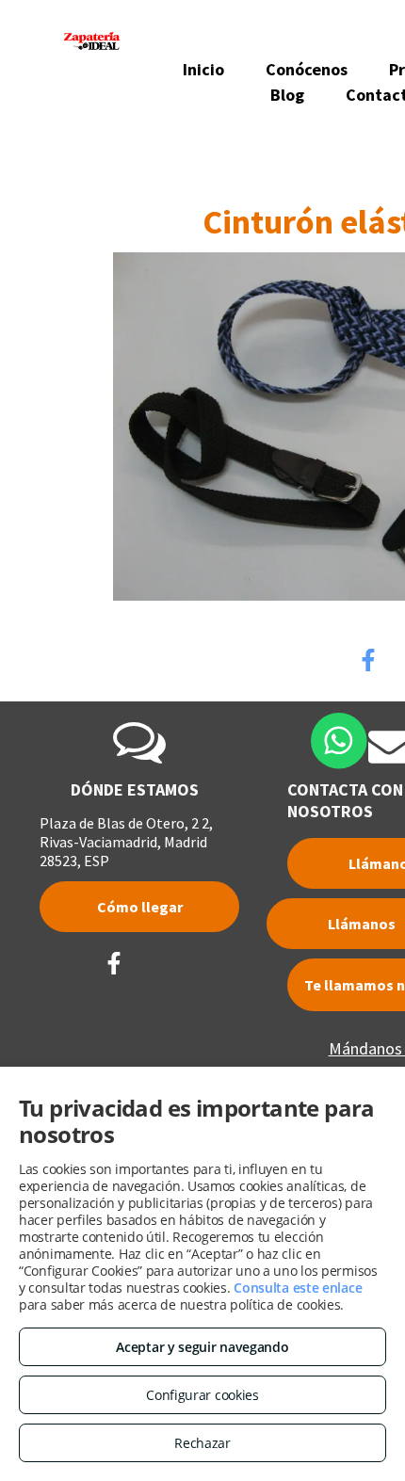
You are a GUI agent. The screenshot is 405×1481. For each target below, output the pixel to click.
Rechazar (202, 1443)
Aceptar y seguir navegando (202, 1347)
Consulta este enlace (298, 1287)
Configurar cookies (202, 1395)
